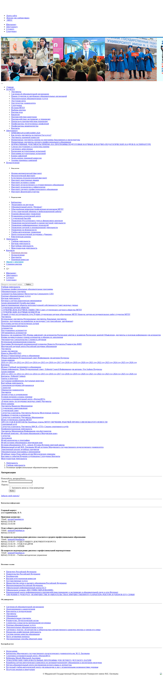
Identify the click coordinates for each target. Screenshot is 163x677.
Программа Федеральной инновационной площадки (24, 344)
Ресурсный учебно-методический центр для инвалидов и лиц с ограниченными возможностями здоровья (52, 667)
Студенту (10, 29)
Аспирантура (7, 294)
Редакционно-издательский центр (26, 216)
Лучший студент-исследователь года (17, 314)
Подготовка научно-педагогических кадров (20, 323)
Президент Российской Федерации (21, 572)
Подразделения (12, 163)
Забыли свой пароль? (10, 496)
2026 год (133, 362)
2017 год (61, 362)
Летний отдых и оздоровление (14, 394)
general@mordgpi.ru (16, 530)
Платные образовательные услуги (16, 296)
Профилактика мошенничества (24, 126)
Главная (9, 87)
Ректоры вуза (17, 112)
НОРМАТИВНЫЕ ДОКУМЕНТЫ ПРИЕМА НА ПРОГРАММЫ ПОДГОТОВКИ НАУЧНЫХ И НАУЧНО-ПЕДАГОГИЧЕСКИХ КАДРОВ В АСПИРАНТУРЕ (81, 144)
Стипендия (6, 388)
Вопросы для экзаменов (11, 335)
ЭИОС (9, 20)
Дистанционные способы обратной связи (24, 639)
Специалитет (43, 294)
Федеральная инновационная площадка (18, 342)
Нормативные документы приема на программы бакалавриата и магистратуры (45, 140)
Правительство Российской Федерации (23, 574)
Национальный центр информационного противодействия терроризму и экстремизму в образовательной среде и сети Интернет (62, 592)
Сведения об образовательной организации (30, 94)
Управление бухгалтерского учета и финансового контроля (37, 221)
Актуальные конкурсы (34, 381)
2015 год (45, 362)
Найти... (29, 284)
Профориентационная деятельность (16, 429)
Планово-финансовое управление (26, 214)
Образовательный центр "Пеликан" (26, 207)
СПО (51, 294)
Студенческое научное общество (15, 307)
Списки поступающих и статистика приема (30, 146)
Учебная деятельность (20, 241)
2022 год (101, 362)
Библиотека (16, 202)
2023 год (109, 362)
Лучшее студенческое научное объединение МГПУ (55, 314)
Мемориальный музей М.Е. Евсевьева (18, 447)
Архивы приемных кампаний (24, 160)
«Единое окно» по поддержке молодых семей (21, 401)
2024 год (117, 362)
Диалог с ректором (14, 262)
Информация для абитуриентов (37, 431)
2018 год (69, 362)
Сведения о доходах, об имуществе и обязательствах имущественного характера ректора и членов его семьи (53, 630)
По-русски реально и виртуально (20, 669)
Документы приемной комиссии (25, 137)
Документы (16, 92)
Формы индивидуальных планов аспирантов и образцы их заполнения (32, 337)
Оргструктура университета (23, 103)
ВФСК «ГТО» (38, 426)
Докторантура (7, 339)
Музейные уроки (8, 454)
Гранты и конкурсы (9, 378)
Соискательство (21, 339)
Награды (36, 413)
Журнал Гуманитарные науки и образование (20, 355)
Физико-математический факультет (26, 173)
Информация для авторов (49, 358)
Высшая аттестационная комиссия (21, 578)
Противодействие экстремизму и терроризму (31, 119)
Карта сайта (11, 15)
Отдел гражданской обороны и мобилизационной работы (36, 211)
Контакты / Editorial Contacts (13, 376)
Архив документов (9, 351)
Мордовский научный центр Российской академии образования (29, 346)
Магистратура (30, 294)
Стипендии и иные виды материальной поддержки (28, 623)
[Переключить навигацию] (2, 83)
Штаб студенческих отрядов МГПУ (16, 420)
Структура (5, 436)
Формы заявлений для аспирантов (42, 335)
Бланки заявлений (19, 156)
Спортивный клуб (9, 424)
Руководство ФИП (73, 344)
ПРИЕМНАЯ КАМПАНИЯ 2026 (25, 133)
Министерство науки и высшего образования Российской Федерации (36, 583)
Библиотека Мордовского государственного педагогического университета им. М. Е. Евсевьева (48, 653)
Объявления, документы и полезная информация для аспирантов (132, 335)
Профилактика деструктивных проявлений (30, 124)
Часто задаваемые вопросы (18, 636)
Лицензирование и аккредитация (20, 609)
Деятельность (12, 239)
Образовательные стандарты (13, 291)
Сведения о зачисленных (22, 149)
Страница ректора (14, 264)
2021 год (93, 362)
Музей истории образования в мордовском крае (22, 442)
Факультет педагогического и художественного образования (37, 185)
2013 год (29, 362)
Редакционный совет (28, 358)
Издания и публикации (30, 456)
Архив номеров (8, 360)
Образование (11, 616)
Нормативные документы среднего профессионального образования (41, 142)
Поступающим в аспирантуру (14, 330)
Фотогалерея (11, 651)
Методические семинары (44, 454)
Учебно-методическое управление (26, 232)
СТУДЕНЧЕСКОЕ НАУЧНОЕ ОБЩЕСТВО (20, 310)
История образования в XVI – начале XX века (21, 445)
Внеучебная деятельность (22, 246)
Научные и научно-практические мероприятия (21, 301)
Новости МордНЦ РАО (11, 353)
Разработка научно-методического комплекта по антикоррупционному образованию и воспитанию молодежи (54, 662)
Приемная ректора (19, 253)
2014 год (37, 362)
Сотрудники (16, 105)
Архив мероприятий (10, 303)
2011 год (13, 362)
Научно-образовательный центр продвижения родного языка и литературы (39, 665)
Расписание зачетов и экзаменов (71, 335)
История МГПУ (18, 108)
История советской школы (53, 445)
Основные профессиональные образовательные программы (27, 289)
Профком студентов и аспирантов (15, 415)
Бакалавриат (18, 294)
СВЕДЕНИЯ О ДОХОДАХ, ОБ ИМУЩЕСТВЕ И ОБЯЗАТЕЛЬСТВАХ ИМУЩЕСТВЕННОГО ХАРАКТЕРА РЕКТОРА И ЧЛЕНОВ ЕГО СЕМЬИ (70, 594)
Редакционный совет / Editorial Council (42, 369)
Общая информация (10, 358)
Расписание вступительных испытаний (28, 151)
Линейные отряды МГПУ (39, 422)
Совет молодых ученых (68, 305)
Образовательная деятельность (14, 326)
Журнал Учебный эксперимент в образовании (21, 367)
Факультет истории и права (23, 182)
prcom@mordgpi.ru (16, 519)
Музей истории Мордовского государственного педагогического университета (69, 447)
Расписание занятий (95, 335)
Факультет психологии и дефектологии (28, 187)
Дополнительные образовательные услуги (29, 98)
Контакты (15, 128)
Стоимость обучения (37, 339)
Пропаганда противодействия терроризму (29, 121)
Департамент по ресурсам (22, 204)
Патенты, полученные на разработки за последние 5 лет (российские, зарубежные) (37, 321)
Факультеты (16, 257)
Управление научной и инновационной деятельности (34, 227)
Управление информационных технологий (30, 225)
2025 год (125, 362)
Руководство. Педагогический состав (22, 620)
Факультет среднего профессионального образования (34, 189)
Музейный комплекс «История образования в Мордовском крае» (29, 433)
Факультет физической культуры (25, 192)
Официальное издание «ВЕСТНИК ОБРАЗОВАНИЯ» (29, 590)
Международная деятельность (24, 248)
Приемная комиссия (20, 259)
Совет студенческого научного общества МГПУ (61, 310)
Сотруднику (11, 31)
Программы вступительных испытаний (28, 153)
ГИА (24, 335)
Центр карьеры (7, 404)
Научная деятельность (20, 243)
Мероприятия (26, 406)
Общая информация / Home (13, 369)
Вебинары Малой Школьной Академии (23, 658)
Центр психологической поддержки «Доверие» (31, 234)
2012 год (21, 362)
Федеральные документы (12, 319)
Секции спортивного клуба (56, 426)
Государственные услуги (17, 581)
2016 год (53, 362)
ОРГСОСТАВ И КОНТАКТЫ (14, 422)
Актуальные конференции (12, 381)
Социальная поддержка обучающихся (17, 385)
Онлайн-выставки (27, 303)
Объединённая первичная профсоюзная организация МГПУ (37, 209)
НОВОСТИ (102, 422)
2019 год (77, 362)
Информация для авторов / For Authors (76, 369)
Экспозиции (6, 438)
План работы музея (24, 454)
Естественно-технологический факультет (29, 178)
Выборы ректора (18, 110)
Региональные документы (35, 319)
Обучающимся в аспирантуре (14, 333)
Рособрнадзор (12, 576)
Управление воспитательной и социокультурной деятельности (38, 223)
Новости (51, 344)
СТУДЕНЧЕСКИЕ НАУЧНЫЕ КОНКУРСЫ (20, 312)
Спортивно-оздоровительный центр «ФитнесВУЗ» (23, 399)
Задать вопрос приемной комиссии (26, 158)
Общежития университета (12, 390)
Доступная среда (18, 101)
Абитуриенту (12, 27)
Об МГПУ (10, 89)
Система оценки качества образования (23, 634)
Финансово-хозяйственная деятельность (23, 632)
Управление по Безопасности (24, 230)
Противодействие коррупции (24, 117)
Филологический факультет (23, 175)
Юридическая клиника (21, 237)
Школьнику (11, 24)
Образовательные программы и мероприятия (20, 452)
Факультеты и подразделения (18, 611)
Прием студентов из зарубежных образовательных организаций (39, 96)
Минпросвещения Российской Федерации (24, 585)
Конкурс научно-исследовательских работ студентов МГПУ (104, 314)
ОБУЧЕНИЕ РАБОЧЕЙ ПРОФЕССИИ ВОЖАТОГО (74, 422)
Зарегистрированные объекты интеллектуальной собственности (29, 305)
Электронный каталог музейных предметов (20, 449)
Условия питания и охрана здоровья (16, 397)
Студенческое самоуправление (14, 408)
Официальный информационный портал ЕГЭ (26, 588)
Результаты (60, 344)
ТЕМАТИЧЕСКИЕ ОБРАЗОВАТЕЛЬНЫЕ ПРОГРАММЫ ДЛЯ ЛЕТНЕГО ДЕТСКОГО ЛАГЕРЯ (48, 660)
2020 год (85, 362)
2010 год (5, 362)
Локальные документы (56, 319)
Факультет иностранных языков (25, 180)
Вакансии (15, 114)
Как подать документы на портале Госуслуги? (31, 135)
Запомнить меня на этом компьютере (27, 488)
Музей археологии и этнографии (15, 440)
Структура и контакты (11, 413)
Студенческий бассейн (21, 218)
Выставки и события (10, 456)
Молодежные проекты (49, 413)
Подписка (64, 358)
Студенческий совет (10, 410)
